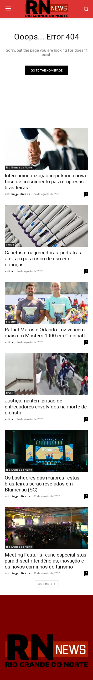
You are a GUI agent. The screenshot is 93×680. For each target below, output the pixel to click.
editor (9, 271)
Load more (44, 584)
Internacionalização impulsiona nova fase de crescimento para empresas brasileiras (45, 181)
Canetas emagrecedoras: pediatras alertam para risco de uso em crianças (43, 259)
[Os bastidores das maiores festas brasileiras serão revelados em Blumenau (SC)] (46, 451)
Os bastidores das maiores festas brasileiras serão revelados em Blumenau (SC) (42, 484)
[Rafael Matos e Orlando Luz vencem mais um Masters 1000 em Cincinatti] (46, 303)
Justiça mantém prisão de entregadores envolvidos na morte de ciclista (46, 407)
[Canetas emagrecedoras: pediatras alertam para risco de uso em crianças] (46, 226)
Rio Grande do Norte (19, 167)
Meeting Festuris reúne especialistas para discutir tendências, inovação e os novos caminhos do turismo (45, 561)
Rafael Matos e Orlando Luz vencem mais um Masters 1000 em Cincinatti (46, 333)
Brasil (9, 392)
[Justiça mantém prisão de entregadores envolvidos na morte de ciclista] (46, 374)
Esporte (11, 321)
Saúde (10, 244)
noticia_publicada (17, 194)
